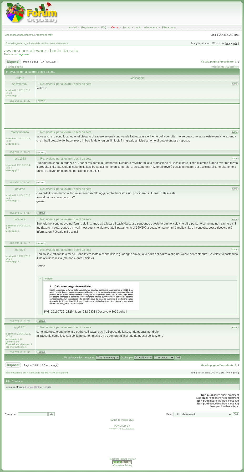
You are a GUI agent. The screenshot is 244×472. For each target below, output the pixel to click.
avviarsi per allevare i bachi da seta (41, 50)
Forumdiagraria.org (15, 43)
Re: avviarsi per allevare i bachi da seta (65, 84)
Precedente (226, 61)
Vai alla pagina (210, 61)
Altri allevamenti (59, 43)
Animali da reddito (39, 43)
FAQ (104, 27)
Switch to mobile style (122, 420)
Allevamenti (150, 27)
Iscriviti (72, 27)
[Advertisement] (145, 13)
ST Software (128, 428)
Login (138, 27)
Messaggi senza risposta (19, 34)
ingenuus (24, 54)
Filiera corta (169, 27)
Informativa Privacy (122, 465)
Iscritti (126, 27)
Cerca (114, 27)
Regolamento (89, 27)
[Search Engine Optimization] (122, 463)
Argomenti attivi (44, 34)
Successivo (232, 66)
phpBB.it (132, 459)
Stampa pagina (14, 66)
